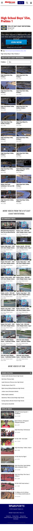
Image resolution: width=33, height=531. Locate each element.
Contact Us (8, 516)
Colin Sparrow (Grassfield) (8, 404)
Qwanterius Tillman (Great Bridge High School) (13, 397)
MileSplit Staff (10, 28)
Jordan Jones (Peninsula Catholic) (10, 391)
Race (22, 51)
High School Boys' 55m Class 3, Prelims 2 (22, 475)
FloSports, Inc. (20, 509)
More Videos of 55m (16, 366)
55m (25, 51)
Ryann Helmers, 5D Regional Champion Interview (22, 421)
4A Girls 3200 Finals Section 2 (22, 483)
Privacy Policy (15, 516)
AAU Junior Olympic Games (22, 234)
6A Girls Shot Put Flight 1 (21, 456)
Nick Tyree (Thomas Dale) (8, 379)
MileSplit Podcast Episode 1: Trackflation (22, 412)
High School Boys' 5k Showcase (22, 430)
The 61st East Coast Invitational (19, 26)
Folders (3, 62)
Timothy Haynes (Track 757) (8, 385)
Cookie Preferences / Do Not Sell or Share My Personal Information (16, 518)
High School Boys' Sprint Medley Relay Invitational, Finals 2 (22, 466)
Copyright (15, 509)
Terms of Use (23, 516)
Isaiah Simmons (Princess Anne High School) (12, 382)
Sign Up (21, 2)
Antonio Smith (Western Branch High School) (12, 376)
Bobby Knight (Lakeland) (8, 394)
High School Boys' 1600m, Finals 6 (23, 447)
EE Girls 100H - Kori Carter (21, 439)
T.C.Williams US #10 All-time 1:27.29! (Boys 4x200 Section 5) (22, 493)
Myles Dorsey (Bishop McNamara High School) (13, 388)
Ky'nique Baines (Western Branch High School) (13, 401)
